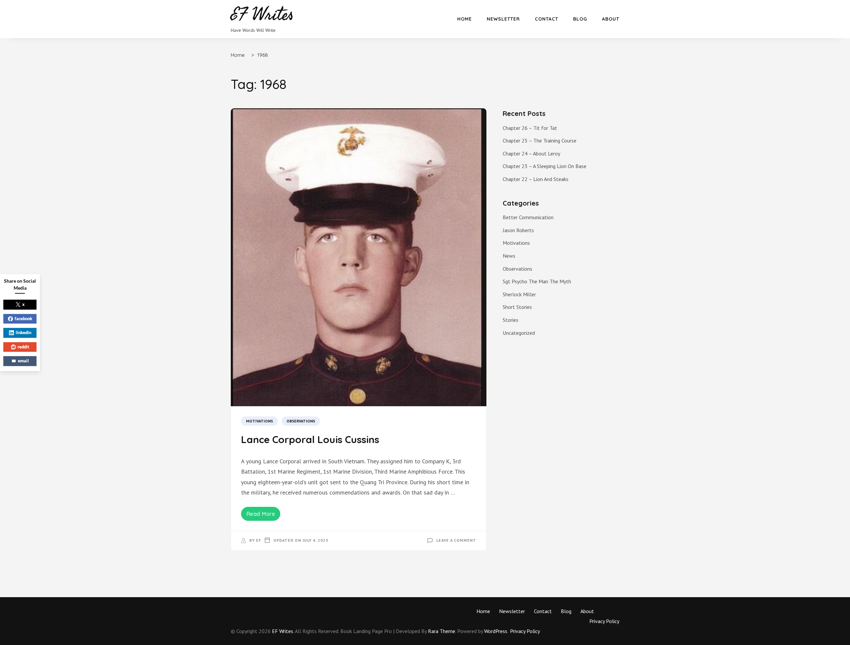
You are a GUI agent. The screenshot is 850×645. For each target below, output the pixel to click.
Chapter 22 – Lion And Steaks (535, 179)
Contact (546, 19)
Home (464, 19)
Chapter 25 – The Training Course (539, 140)
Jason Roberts (518, 230)
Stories (510, 320)
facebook (23, 318)
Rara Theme (441, 631)
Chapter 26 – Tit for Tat (530, 128)
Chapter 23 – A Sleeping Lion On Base (544, 166)
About (610, 19)
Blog (580, 19)
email (23, 360)
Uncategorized (519, 332)
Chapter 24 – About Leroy (531, 153)
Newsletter (503, 19)
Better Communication (528, 217)
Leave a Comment (456, 540)
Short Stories (517, 307)
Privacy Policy (604, 621)
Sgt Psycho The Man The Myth (537, 281)
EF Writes (282, 631)
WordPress (495, 631)
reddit (23, 346)
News (509, 255)
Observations (301, 420)
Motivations (259, 420)
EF (258, 540)
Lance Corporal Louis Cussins (310, 439)
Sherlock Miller (519, 294)
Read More (260, 513)
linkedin (23, 332)
